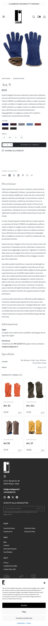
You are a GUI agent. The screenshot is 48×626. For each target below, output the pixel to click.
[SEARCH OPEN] (33, 16)
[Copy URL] (32, 175)
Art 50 (6, 443)
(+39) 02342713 (18, 344)
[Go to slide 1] (6, 381)
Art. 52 (6, 405)
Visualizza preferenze (24, 618)
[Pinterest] (17, 497)
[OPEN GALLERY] (24, 49)
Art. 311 (30, 405)
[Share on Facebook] (14, 175)
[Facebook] (9, 497)
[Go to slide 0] (4, 381)
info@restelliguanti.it (10, 347)
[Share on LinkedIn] (18, 175)
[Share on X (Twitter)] (10, 175)
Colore (4, 121)
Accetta (24, 605)
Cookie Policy (21, 623)
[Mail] (27, 175)
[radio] (5, 124)
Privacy (28, 623)
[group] (12, 390)
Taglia (4, 134)
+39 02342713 (9, 492)
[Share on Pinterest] (23, 175)
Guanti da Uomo (18, 78)
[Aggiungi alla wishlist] (21, 413)
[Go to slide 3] (8, 381)
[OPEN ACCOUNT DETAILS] (44, 16)
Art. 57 (29, 443)
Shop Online (6, 78)
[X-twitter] (13, 497)
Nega (24, 612)
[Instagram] (4, 497)
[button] (44, 582)
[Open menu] (3, 17)
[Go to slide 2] (7, 381)
